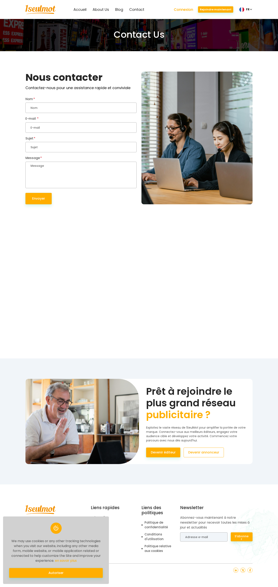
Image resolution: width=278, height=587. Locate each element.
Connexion (183, 9)
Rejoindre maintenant (215, 9)
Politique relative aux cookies (157, 548)
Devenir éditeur (163, 452)
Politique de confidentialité (156, 524)
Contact (136, 9)
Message (32, 158)
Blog (119, 9)
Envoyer (38, 198)
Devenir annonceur (203, 452)
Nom (29, 99)
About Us (101, 9)
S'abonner (241, 537)
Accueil (79, 9)
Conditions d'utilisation (154, 536)
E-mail (31, 118)
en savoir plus (66, 560)
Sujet (29, 138)
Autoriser (55, 572)
